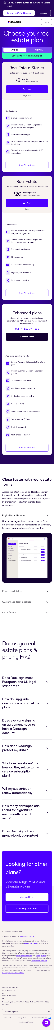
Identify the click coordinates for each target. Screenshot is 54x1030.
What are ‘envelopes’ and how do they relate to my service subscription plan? (20, 769)
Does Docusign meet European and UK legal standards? (19, 682)
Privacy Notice (41, 956)
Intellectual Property (27, 1022)
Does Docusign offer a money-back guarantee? (20, 833)
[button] (19, 13)
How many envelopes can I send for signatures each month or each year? (21, 812)
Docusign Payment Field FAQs (13, 973)
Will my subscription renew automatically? (18, 791)
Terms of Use (7, 1018)
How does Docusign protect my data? (17, 748)
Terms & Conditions (27, 936)
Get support (6, 1004)
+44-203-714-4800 (31, 943)
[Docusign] (14, 22)
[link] (27, 89)
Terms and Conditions (24, 956)
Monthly (39, 49)
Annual (14, 49)
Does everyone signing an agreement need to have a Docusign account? (18, 726)
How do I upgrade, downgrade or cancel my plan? (20, 703)
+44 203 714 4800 (22, 1002)
